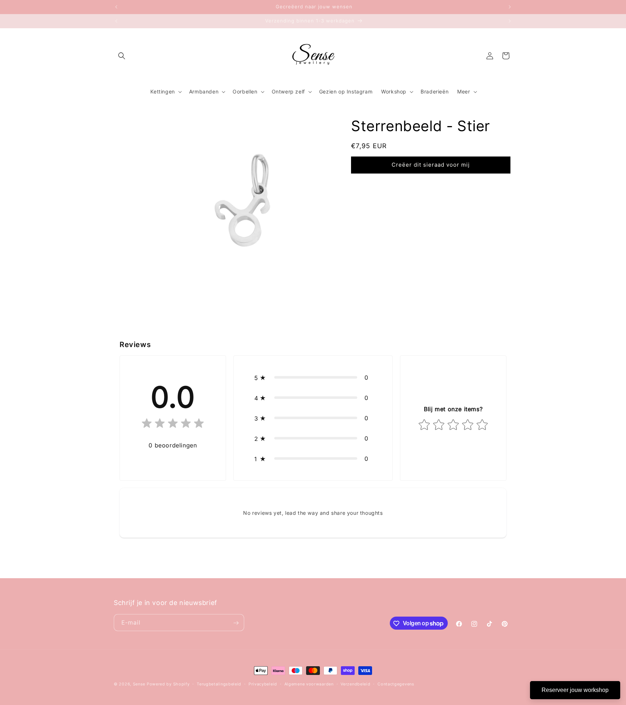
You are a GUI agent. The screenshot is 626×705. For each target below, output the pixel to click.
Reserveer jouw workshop (575, 690)
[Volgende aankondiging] (510, 7)
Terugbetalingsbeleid (219, 683)
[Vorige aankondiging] (116, 7)
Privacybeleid (263, 683)
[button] (122, 56)
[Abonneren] (236, 622)
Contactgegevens (395, 683)
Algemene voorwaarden (309, 683)
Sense (139, 684)
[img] (173, 425)
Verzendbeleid (355, 683)
